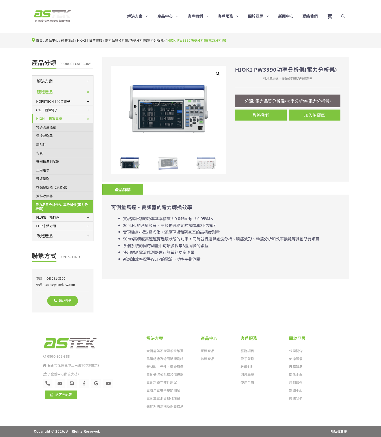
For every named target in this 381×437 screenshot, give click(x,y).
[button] (218, 74)
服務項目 (247, 350)
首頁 (39, 40)
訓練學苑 (247, 374)
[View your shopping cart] (329, 16)
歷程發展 (296, 366)
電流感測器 (44, 135)
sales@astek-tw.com (60, 284)
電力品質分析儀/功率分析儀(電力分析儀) (135, 40)
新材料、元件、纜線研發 (164, 366)
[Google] (96, 383)
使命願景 (296, 358)
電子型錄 (247, 358)
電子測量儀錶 (46, 127)
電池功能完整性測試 (161, 382)
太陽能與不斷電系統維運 (164, 350)
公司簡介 (296, 350)
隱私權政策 (339, 431)
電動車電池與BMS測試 (163, 398)
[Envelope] (60, 383)
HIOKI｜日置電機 (89, 40)
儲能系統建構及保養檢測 (164, 406)
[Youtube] (108, 383)
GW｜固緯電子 (62, 110)
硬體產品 (67, 40)
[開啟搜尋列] (343, 16)
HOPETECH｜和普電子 (62, 101)
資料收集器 (44, 195)
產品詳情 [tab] (123, 189)
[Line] (72, 383)
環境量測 (42, 178)
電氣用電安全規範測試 (163, 390)
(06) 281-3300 (55, 278)
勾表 (39, 153)
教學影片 (247, 366)
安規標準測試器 (47, 161)
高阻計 (41, 144)
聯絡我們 (310, 16)
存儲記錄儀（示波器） (52, 187)
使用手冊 (247, 382)
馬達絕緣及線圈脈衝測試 (164, 358)
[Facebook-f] (84, 383)
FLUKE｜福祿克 (62, 217)
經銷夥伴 (296, 382)
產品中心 (51, 40)
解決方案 (63, 81)
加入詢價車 (314, 115)
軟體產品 (63, 235)
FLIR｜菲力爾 (62, 226)
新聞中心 (286, 16)
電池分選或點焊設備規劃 (164, 374)
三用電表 (42, 170)
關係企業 (296, 374)
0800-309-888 (58, 357)
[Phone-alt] (47, 383)
